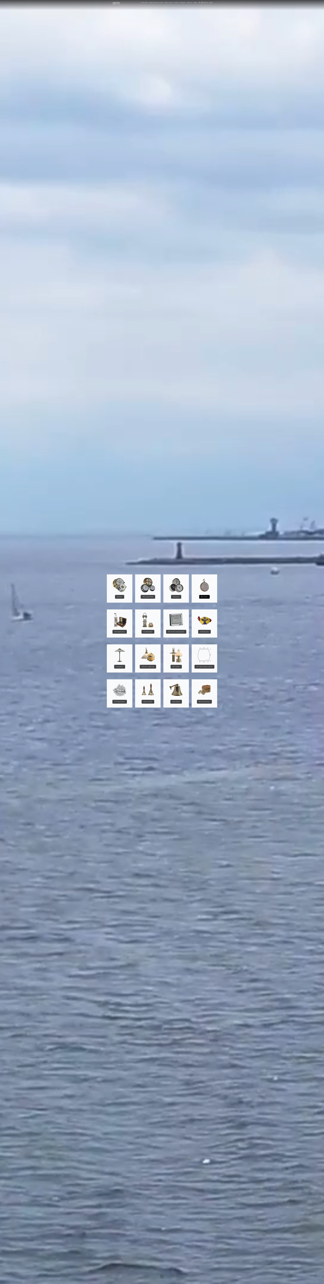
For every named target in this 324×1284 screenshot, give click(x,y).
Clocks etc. (115, 7)
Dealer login (144, 2)
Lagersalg (173, 7)
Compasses (204, 631)
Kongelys (119, 666)
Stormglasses (119, 631)
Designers (182, 2)
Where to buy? (169, 2)
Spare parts (166, 7)
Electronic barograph (176, 631)
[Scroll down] (162, 1276)
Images (195, 2)
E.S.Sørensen (119, 701)
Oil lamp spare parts (204, 666)
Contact (176, 2)
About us (189, 2)
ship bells (176, 701)
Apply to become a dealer (156, 2)
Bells (151, 7)
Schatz (119, 596)
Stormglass (146, 7)
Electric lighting (123, 7)
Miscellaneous (158, 7)
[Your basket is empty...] (202, 2)
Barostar (204, 596)
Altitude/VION (148, 596)
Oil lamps (139, 7)
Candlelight (132, 7)
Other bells (148, 701)
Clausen (176, 596)
